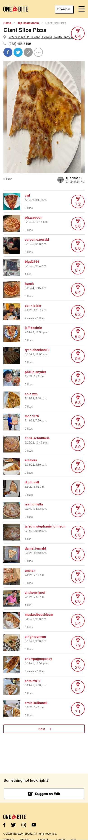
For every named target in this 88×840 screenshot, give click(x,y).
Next (41, 729)
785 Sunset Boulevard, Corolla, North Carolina (42, 37)
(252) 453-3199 (20, 43)
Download (64, 9)
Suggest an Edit (47, 793)
